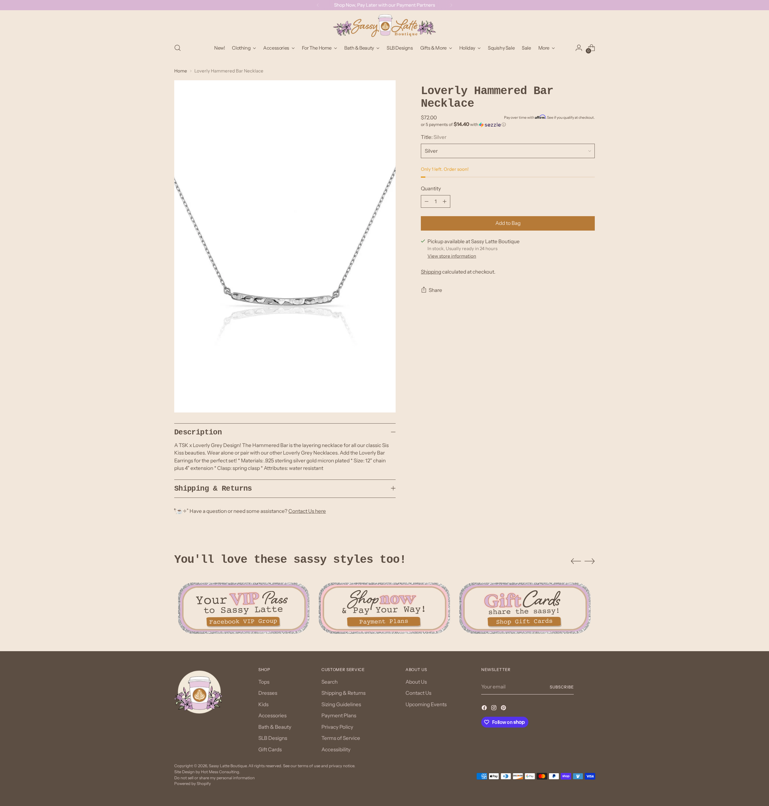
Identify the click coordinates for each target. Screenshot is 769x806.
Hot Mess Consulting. (220, 771)
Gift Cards (270, 749)
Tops (263, 682)
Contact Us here (307, 511)
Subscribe (562, 687)
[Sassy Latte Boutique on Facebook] (484, 709)
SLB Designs (272, 738)
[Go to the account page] (579, 48)
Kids (263, 704)
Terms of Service (340, 738)
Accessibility (336, 749)
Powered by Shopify (192, 783)
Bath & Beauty (274, 727)
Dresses (267, 693)
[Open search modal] (178, 48)
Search (329, 682)
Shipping (431, 272)
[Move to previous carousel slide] (576, 561)
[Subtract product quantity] (426, 201)
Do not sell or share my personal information (214, 777)
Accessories (272, 716)
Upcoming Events (426, 704)
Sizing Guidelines (341, 704)
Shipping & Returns (343, 693)
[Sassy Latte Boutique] (384, 26)
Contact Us (418, 693)
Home (180, 71)
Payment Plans (338, 716)
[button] (508, 124)
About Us (416, 682)
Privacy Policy (337, 727)
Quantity (431, 188)
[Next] (451, 5)
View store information (451, 256)
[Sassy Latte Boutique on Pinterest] (504, 709)
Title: (433, 137)
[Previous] (317, 5)
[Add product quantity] (444, 201)
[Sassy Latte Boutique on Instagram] (494, 709)
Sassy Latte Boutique (228, 765)
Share (435, 290)
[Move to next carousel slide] (590, 561)
